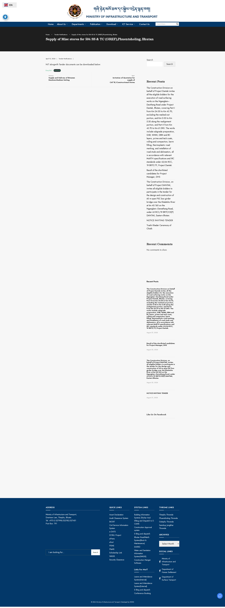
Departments (78, 24)
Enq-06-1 (49, 70)
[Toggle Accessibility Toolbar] (5, 17)
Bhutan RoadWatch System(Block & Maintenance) (141, 540)
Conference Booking (142, 593)
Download (111, 24)
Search (150, 59)
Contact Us (144, 24)
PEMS (111, 545)
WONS (132, 602)
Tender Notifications (61, 35)
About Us (61, 24)
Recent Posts (152, 281)
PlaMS (111, 549)
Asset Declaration (116, 514)
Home (51, 24)
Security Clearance (116, 559)
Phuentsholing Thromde (168, 518)
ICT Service (127, 24)
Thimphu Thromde (166, 514)
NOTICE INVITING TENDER (160, 220)
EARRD (137, 547)
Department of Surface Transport (169, 578)
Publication (95, 24)
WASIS (112, 556)
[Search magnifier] (177, 24)
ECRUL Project (115, 535)
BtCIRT (112, 521)
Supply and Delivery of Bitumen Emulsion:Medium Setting (62, 78)
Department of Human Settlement (169, 571)
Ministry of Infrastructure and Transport (169, 561)
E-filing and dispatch (142, 533)
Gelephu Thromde (166, 521)
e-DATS (112, 531)
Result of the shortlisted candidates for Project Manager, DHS (157, 174)
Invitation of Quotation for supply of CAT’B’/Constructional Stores (122, 79)
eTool (111, 542)
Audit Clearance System (118, 518)
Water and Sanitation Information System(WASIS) (142, 553)
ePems (112, 538)
